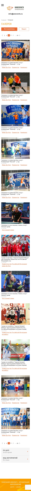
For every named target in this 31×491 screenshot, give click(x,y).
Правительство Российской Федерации (14, 264)
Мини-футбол (6, 68)
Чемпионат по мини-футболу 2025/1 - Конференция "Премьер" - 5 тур (12, 63)
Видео (24, 29)
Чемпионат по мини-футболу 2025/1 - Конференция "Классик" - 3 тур (12, 161)
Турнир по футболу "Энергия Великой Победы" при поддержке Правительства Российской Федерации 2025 (15, 259)
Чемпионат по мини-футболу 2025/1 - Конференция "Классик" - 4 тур (12, 96)
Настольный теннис (8, 230)
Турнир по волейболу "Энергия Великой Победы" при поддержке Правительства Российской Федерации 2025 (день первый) (14, 363)
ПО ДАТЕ (7, 451)
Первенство (15, 68)
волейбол (5, 335)
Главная (3, 20)
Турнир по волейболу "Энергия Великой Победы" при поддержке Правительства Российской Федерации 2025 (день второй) (13, 327)
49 (17, 35)
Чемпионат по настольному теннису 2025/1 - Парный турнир (14, 294)
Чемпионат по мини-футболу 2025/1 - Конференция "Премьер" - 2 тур (12, 431)
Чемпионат (23, 68)
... (15, 35)
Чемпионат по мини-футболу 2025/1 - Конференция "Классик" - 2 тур (12, 399)
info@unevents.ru (16, 14)
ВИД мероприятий (10, 459)
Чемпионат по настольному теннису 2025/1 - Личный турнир (14, 226)
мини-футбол (6, 266)
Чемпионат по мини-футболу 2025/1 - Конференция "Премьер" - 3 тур (12, 193)
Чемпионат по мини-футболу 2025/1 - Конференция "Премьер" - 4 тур (12, 128)
